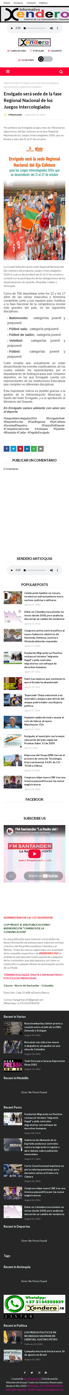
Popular (38, 50)
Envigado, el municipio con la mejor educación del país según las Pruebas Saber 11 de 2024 (44, 740)
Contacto (31, 2)
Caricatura (18, 50)
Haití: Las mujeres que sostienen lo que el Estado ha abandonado (44, 680)
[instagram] (39, 1373)
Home (7, 2)
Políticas (43, 2)
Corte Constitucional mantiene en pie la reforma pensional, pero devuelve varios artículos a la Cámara (44, 1171)
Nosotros (18, 2)
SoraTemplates (32, 1378)
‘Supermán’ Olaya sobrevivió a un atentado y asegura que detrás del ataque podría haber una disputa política (44, 700)
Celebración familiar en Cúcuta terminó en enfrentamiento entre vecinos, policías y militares (43, 597)
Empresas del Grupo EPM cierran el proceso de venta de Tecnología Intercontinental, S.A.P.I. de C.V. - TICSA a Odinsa (44, 760)
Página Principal (11, 83)
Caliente (56, 50)
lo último (28, 60)
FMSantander (15, 114)
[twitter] (32, 1373)
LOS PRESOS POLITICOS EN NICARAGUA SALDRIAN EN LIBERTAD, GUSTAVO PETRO (40, 1336)
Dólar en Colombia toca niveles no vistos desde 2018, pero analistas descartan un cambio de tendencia (44, 615)
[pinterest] (45, 1373)
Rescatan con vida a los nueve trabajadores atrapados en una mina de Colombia (42, 1046)
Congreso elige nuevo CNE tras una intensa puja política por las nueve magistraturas (44, 781)
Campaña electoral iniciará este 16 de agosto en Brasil (44, 1353)
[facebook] (24, 1373)
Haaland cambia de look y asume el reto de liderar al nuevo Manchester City (44, 721)
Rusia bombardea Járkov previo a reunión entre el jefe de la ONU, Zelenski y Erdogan (43, 1027)
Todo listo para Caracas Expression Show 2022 (44, 1063)
